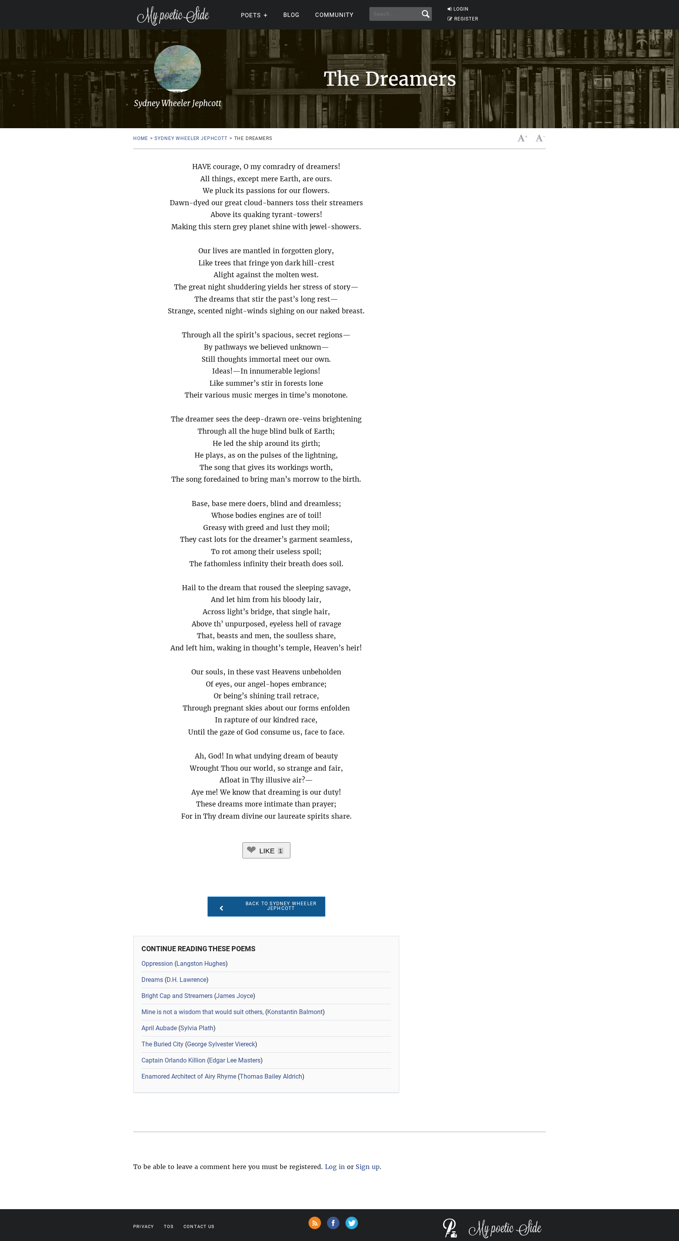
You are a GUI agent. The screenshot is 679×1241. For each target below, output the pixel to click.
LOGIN (461, 9)
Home (140, 138)
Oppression (157, 963)
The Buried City (162, 1044)
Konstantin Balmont (295, 1012)
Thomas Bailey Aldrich (271, 1076)
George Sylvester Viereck (221, 1044)
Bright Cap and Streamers (177, 996)
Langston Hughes (201, 963)
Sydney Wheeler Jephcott (190, 138)
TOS (169, 1226)
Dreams (152, 979)
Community (334, 14)
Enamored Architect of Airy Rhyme (188, 1076)
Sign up (368, 1167)
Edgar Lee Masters (235, 1060)
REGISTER (466, 19)
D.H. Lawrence (186, 979)
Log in (335, 1167)
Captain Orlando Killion (173, 1060)
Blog (291, 14)
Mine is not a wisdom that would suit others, (202, 1012)
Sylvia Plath (196, 1028)
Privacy (143, 1226)
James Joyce (234, 996)
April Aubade (159, 1028)
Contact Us (199, 1226)
